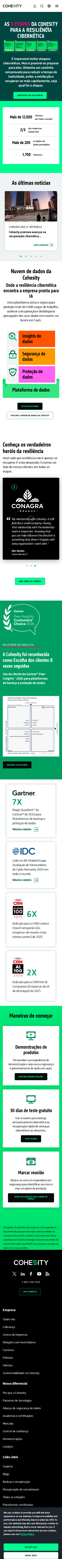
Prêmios (8, 1358)
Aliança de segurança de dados (22, 1408)
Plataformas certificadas (18, 1505)
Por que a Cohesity (14, 1393)
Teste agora (31, 1138)
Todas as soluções (14, 1497)
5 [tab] (41, 256)
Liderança (9, 1327)
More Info (31, 1555)
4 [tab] (36, 256)
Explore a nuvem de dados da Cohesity (30, 415)
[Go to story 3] (35, 566)
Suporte (8, 1466)
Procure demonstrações (31, 1076)
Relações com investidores (19, 1342)
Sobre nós (9, 1319)
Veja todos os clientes (30, 581)
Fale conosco (30, 1291)
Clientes (8, 1365)
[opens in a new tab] (14, 1274)
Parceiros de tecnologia (17, 1400)
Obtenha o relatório (17, 764)
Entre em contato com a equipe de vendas (31, 1197)
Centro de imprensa (15, 1335)
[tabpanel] (31, 56)
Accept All (31, 1547)
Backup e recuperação (16, 1482)
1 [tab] (20, 256)
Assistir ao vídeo (30, 406)
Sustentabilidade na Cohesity (21, 1373)
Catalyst (8, 1446)
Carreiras (8, 1350)
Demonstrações (13, 1439)
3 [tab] (31, 256)
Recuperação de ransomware (21, 1489)
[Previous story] (20, 566)
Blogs (6, 1474)
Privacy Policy (27, 1534)
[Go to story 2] (31, 565)
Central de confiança (15, 1431)
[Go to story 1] (27, 565)
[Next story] (42, 566)
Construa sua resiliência (30, 95)
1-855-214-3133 (31, 1282)
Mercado (8, 1423)
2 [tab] (26, 256)
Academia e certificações (18, 1416)
